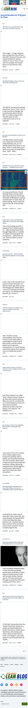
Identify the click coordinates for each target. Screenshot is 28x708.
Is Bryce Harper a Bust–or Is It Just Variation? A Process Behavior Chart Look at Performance (14, 369)
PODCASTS (6, 664)
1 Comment (18, 124)
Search (2, 701)
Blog (4, 23)
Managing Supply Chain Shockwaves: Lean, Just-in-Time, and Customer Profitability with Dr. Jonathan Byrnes (13, 488)
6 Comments (19, 585)
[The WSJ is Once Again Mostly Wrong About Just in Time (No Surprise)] (14, 41)
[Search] (24, 8)
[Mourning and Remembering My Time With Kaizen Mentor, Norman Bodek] (14, 556)
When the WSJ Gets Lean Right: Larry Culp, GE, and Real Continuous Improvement (13, 309)
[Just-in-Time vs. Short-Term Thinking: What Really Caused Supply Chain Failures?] (14, 440)
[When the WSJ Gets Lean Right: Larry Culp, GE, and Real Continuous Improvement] (14, 323)
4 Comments (17, 475)
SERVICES (16, 664)
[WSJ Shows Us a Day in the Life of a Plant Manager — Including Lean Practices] (14, 180)
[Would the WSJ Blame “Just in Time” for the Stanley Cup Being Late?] (14, 95)
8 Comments (19, 154)
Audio (4, 78)
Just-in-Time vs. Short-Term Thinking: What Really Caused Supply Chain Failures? (13, 426)
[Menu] (26, 8)
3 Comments (17, 69)
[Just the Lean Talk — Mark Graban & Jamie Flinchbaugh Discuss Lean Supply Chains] (14, 269)
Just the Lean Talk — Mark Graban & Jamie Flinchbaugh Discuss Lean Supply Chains (13, 255)
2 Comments (20, 356)
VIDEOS (11, 664)
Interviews (7, 250)
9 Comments (19, 242)
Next (24, 651)
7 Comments (20, 413)
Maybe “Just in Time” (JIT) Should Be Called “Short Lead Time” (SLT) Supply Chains (13, 221)
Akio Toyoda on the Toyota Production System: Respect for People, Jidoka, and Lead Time (13, 598)
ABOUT (21, 664)
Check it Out (7, 539)
